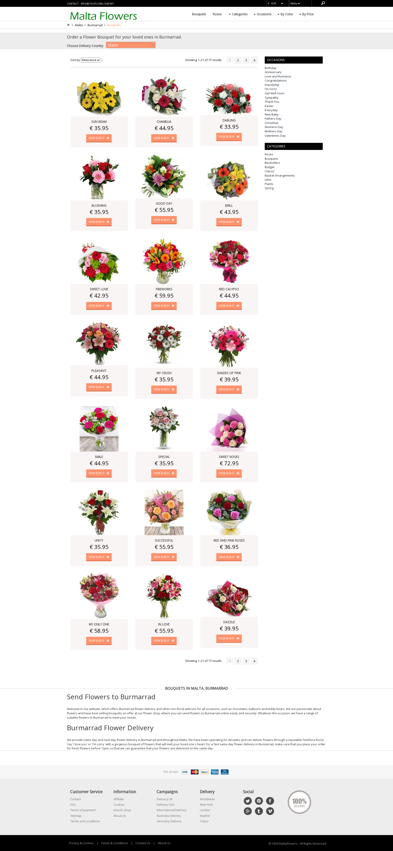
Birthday (270, 68)
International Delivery (171, 810)
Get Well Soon (274, 93)
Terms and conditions (85, 821)
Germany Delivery (169, 821)
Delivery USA (165, 804)
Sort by (75, 60)
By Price (308, 14)
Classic (269, 171)
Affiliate (118, 799)
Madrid (205, 816)
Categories (240, 14)
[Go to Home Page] (68, 25)
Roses (217, 14)
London (205, 810)
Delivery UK (165, 799)
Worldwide (207, 799)
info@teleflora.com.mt (97, 3)
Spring (269, 188)
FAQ (73, 804)
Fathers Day (273, 118)
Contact (75, 799)
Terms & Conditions (114, 843)
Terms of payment (83, 810)
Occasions (264, 14)
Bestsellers (272, 163)
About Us (119, 816)
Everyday (271, 110)
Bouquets (199, 14)
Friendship (272, 85)
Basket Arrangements (280, 175)
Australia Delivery (169, 816)
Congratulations (276, 80)
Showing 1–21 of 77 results (203, 60)
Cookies (119, 804)
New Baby (272, 114)
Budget (270, 167)
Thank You (272, 102)
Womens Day (274, 127)
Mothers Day (273, 131)
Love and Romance (278, 76)
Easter (269, 106)
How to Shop (122, 810)
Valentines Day (275, 136)
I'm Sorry (271, 89)
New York (206, 804)
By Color (287, 14)
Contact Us (143, 843)
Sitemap (76, 816)
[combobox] (131, 45)
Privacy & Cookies (81, 843)
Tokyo (204, 821)
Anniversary (273, 72)
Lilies (268, 179)
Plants (269, 184)
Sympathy (272, 97)
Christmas (272, 123)
